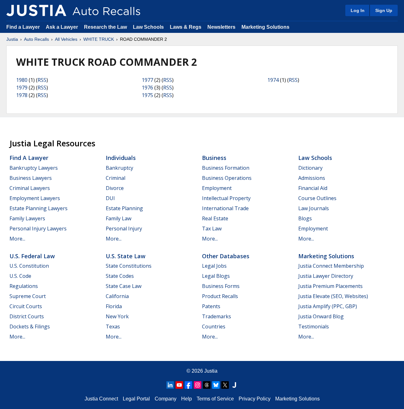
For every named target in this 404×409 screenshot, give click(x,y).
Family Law (118, 218)
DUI (110, 198)
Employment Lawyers (34, 198)
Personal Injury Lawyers (38, 228)
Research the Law (105, 27)
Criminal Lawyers (29, 188)
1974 (273, 79)
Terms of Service (215, 398)
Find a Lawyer (23, 27)
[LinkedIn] (170, 385)
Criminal (115, 177)
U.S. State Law (126, 256)
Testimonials (313, 326)
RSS (42, 79)
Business (214, 158)
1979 (21, 87)
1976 (147, 87)
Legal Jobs (214, 265)
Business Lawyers (30, 177)
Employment (217, 188)
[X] (225, 385)
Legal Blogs (216, 275)
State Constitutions (129, 265)
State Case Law (123, 286)
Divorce (115, 188)
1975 (147, 95)
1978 (21, 95)
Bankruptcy (119, 167)
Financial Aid (312, 188)
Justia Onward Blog (321, 316)
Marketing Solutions (265, 27)
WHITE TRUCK (98, 39)
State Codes (120, 275)
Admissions (311, 177)
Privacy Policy (254, 398)
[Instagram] (197, 385)
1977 (147, 79)
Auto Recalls (36, 39)
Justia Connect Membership (331, 265)
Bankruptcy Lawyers (33, 167)
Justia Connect (101, 398)
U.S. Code (20, 275)
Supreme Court (27, 296)
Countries (213, 326)
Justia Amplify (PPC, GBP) (327, 306)
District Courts (26, 316)
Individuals (121, 158)
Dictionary (310, 167)
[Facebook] (188, 385)
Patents (211, 306)
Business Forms (221, 286)
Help (186, 398)
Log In (358, 10)
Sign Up (383, 10)
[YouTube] (179, 385)
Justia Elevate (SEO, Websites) (333, 296)
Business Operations (227, 177)
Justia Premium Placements (330, 286)
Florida (114, 306)
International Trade (225, 208)
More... (17, 238)
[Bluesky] (216, 385)
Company (165, 398)
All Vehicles (66, 39)
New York (117, 316)
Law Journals (313, 208)
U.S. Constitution (29, 265)
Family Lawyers (27, 218)
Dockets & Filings (29, 326)
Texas (113, 326)
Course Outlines (317, 198)
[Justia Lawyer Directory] (234, 385)
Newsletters (221, 27)
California (117, 296)
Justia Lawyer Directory (325, 275)
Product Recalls (220, 296)
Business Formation (225, 167)
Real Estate (215, 218)
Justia (12, 39)
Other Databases (225, 256)
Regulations (23, 286)
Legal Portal (136, 398)
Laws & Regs (185, 27)
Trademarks (216, 316)
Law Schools (148, 27)
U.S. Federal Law (32, 256)
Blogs (305, 218)
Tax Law (212, 228)
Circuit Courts (25, 306)
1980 (21, 79)
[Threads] (207, 385)
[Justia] (36, 10)
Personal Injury (124, 228)
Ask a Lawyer (62, 27)
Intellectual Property (226, 198)
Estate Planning (124, 208)
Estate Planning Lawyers (38, 208)
